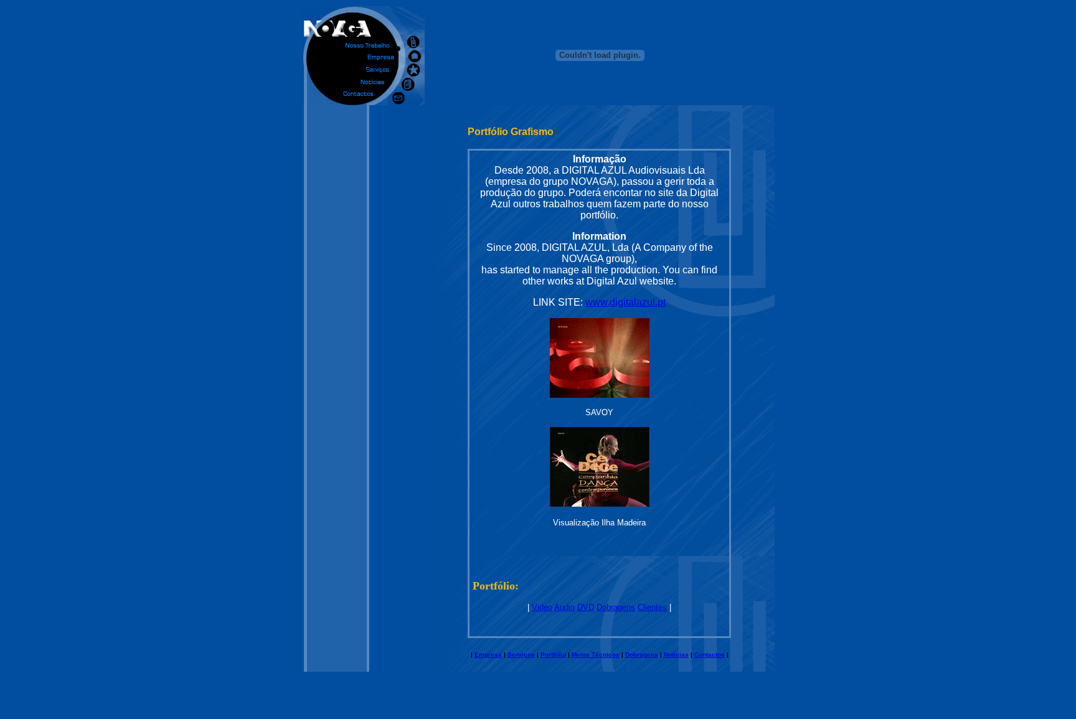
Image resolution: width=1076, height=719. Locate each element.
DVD (585, 607)
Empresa (488, 654)
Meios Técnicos (596, 654)
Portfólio (553, 654)
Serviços (521, 654)
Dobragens (616, 607)
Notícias (676, 654)
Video (542, 607)
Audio (564, 607)
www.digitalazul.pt (625, 302)
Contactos (709, 654)
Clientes (652, 607)
